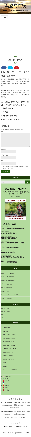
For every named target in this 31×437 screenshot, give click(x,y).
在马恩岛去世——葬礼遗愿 (7, 273)
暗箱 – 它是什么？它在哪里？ (11, 120)
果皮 (9, 231)
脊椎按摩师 (5, 331)
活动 (15, 56)
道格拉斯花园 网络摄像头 (9, 238)
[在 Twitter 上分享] (10, 67)
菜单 (5, 17)
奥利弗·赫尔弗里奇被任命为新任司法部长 (11, 411)
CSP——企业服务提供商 (9, 262)
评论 (2, 132)
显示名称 (3, 149)
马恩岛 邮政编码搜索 (8, 356)
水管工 (4, 363)
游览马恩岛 (4, 317)
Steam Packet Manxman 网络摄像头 (12, 228)
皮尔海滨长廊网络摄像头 (9, 233)
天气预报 (7, 417)
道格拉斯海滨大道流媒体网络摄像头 (12, 257)
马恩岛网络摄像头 (4, 226)
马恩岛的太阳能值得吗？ (7, 287)
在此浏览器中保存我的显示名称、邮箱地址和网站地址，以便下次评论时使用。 (15, 167)
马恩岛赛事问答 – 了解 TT (7, 284)
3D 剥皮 (5, 112)
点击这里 (19, 194)
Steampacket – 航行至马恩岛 (10, 370)
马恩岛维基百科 (5, 308)
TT (8, 241)
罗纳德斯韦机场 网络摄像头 (9, 247)
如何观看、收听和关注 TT (9, 252)
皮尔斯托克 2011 (8, 108)
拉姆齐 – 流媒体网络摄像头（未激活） (13, 243)
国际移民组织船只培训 (6, 298)
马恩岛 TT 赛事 (5, 314)
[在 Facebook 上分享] (4, 67)
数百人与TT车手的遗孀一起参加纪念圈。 (11, 402)
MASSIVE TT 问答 (15, 192)
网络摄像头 (14, 417)
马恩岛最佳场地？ (5, 291)
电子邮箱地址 (4, 155)
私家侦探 (5, 366)
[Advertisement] (15, 36)
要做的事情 (22, 417)
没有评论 (16, 63)
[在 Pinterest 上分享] (16, 67)
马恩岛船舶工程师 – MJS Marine (11, 348)
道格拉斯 (3, 236)
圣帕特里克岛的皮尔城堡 (10, 116)
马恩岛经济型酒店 (5, 311)
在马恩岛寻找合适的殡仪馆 (7, 277)
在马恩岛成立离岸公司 (8, 359)
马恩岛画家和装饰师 (8, 352)
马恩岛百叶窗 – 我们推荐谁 (9, 345)
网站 (2, 160)
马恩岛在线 (15, 5)
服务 (2, 260)
